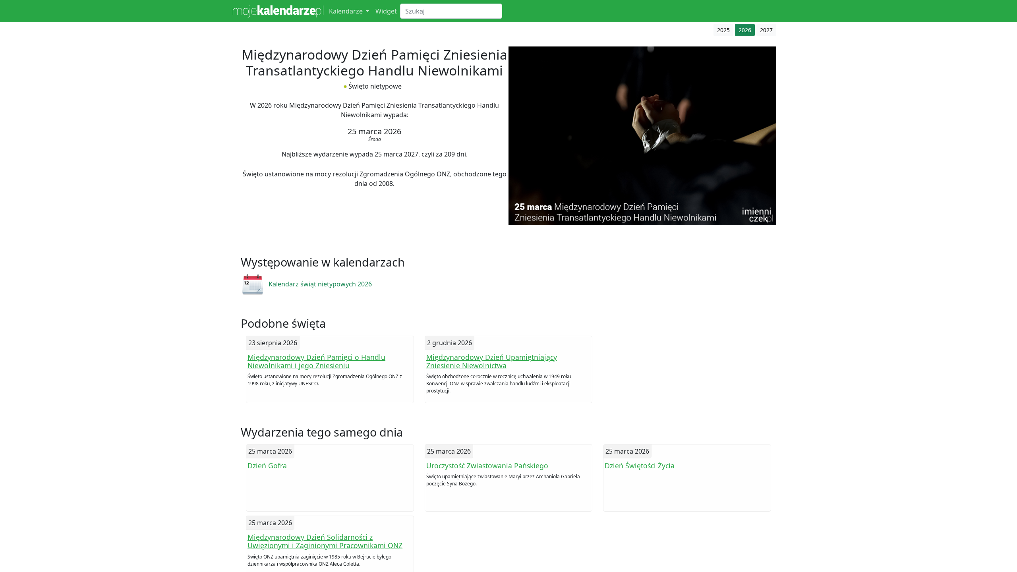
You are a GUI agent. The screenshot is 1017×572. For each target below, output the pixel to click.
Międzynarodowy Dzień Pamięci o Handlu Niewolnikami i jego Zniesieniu (316, 361)
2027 (766, 30)
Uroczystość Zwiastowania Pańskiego (487, 465)
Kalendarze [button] (346, 11)
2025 (723, 30)
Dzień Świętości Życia (640, 465)
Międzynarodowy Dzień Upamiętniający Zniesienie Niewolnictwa (491, 361)
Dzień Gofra (267, 465)
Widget (386, 11)
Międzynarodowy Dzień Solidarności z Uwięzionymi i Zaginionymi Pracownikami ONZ (324, 541)
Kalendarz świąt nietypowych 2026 (320, 284)
